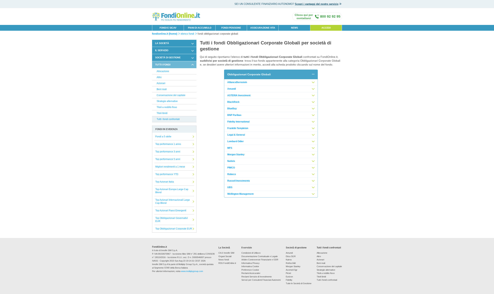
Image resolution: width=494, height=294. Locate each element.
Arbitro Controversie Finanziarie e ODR (259, 259)
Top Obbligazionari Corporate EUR (173, 228)
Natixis (231, 161)
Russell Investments (238, 180)
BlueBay (232, 108)
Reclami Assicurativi (250, 273)
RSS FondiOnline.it (227, 263)
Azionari (161, 83)
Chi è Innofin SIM (226, 253)
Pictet (288, 273)
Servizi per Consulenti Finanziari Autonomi (261, 280)
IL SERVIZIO (161, 50)
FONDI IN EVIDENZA (166, 129)
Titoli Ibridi (162, 113)
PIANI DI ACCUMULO (199, 27)
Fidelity (289, 280)
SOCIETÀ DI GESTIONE (168, 57)
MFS (229, 148)
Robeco (231, 174)
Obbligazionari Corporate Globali (249, 74)
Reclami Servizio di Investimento (256, 276)
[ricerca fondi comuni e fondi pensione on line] (176, 16)
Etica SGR (291, 256)
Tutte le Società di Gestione (298, 283)
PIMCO (231, 167)
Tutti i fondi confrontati (168, 119)
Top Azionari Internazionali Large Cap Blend (172, 201)
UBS (229, 187)
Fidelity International (238, 121)
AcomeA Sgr (291, 270)
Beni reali (162, 89)
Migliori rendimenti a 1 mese (170, 166)
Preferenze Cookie (250, 270)
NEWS (294, 27)
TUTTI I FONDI (162, 64)
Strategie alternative (167, 101)
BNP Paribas (234, 115)
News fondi (223, 259)
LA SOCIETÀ (162, 43)
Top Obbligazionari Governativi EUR (171, 220)
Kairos (289, 259)
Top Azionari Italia (164, 181)
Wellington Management (240, 194)
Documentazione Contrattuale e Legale (259, 256)
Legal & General (236, 134)
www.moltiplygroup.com (192, 271)
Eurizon (289, 276)
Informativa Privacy (250, 263)
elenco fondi (187, 33)
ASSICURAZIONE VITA (262, 27)
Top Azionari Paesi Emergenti (170, 210)
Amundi (231, 89)
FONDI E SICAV (168, 27)
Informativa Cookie (250, 266)
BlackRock (233, 102)
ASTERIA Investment (238, 95)
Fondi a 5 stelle (163, 136)
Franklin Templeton (237, 128)
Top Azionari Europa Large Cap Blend (171, 191)
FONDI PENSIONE (231, 27)
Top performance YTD (166, 174)
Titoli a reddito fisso (167, 107)
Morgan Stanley (235, 154)
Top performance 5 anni (167, 159)
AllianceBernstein (237, 82)
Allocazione (163, 71)
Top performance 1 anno (168, 144)
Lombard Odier (235, 141)
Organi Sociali (224, 256)
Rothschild (291, 263)
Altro (159, 77)
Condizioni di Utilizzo (251, 253)
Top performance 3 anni (167, 151)
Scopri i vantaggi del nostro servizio (316, 4)
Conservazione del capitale (171, 95)
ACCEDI (326, 27)
